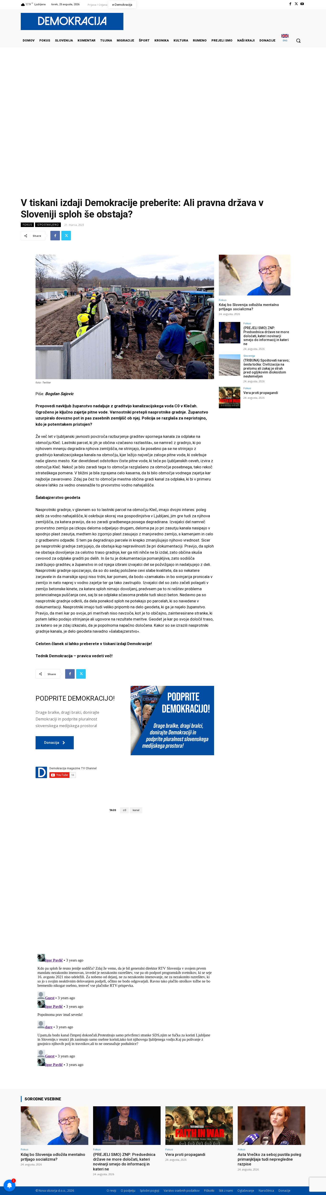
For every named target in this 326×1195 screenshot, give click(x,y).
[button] (298, 40)
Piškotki (209, 1191)
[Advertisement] (163, 95)
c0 (124, 810)
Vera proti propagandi (260, 393)
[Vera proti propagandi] (229, 397)
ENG (285, 40)
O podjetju (128, 1191)
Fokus (27, 224)
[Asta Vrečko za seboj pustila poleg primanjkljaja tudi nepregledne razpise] (271, 1125)
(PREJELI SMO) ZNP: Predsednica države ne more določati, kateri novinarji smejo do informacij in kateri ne (266, 336)
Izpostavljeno (48, 224)
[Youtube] (302, 4)
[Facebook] (290, 4)
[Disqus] (125, 883)
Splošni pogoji (149, 1191)
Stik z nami (226, 1191)
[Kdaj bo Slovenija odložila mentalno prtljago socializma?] (254, 275)
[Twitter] (296, 4)
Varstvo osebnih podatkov (182, 1191)
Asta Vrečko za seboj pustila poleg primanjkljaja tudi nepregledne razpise (269, 1159)
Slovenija (249, 355)
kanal (136, 810)
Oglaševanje (245, 1191)
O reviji (111, 1191)
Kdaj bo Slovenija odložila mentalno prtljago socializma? (249, 307)
